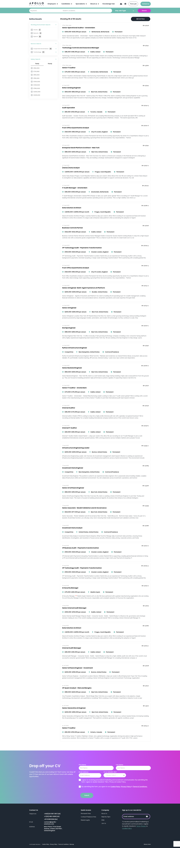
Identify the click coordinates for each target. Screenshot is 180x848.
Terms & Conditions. (140, 786)
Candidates (66, 4)
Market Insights (85, 820)
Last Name (119, 765)
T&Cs (138, 826)
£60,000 (36, 68)
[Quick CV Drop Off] (121, 4)
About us (94, 4)
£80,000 (36, 75)
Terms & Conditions (63, 844)
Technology (38, 52)
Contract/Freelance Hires (88, 817)
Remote (37, 33)
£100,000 (36, 82)
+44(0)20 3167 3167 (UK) (52, 814)
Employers (52, 4)
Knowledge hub (109, 4)
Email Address (83, 772)
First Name (82, 765)
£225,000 (36, 95)
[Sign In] (125, 4)
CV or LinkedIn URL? (110, 772)
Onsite (36, 30)
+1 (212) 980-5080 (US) (52, 816)
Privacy (143, 826)
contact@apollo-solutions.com (50, 823)
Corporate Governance (42, 48)
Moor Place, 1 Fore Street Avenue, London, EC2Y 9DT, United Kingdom (53, 829)
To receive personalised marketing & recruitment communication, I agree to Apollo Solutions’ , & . (135, 825)
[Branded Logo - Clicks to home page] (36, 4)
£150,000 (36, 88)
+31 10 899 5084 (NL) (51, 819)
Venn (149, 844)
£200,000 (36, 92)
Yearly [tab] (37, 63)
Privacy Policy (126, 786)
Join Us (103, 823)
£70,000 (36, 71)
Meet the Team (105, 817)
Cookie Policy (115, 786)
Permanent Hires (86, 813)
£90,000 (36, 78)
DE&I (102, 820)
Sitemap (71, 844)
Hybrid (36, 36)
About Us (104, 813)
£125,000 (36, 85)
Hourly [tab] (50, 63)
